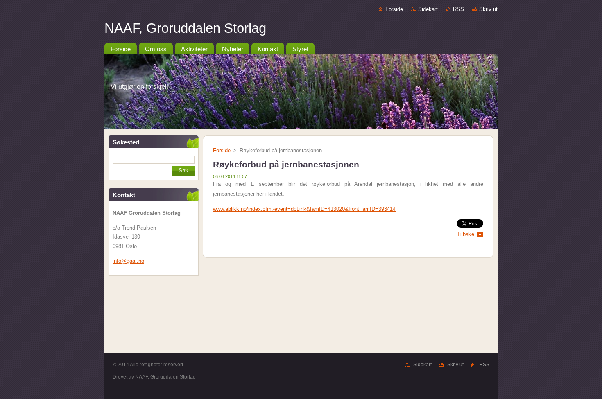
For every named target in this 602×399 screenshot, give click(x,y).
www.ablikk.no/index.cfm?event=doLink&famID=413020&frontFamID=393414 (304, 209)
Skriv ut (488, 9)
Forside (394, 9)
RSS (458, 9)
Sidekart (428, 9)
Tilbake (465, 234)
